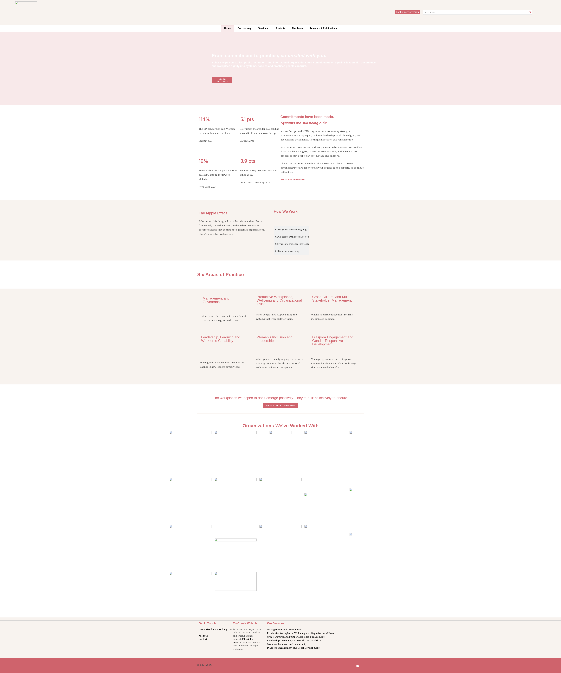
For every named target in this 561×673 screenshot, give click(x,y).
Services (263, 28)
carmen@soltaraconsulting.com (215, 629)
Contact (203, 639)
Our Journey (244, 28)
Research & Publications (323, 28)
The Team (297, 28)
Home (227, 28)
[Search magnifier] (530, 12)
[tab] (291, 229)
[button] (264, 28)
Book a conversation (407, 11)
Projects (280, 28)
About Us (203, 635)
